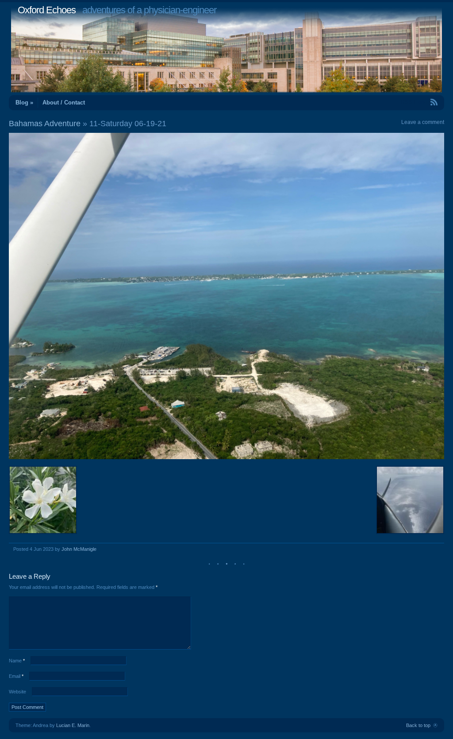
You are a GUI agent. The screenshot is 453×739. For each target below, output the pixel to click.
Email (16, 676)
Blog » (24, 102)
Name (17, 660)
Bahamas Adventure (45, 123)
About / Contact (63, 102)
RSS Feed (413, 102)
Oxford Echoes (47, 9)
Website (17, 691)
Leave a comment (422, 122)
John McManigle (78, 549)
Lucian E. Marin (72, 725)
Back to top (418, 725)
